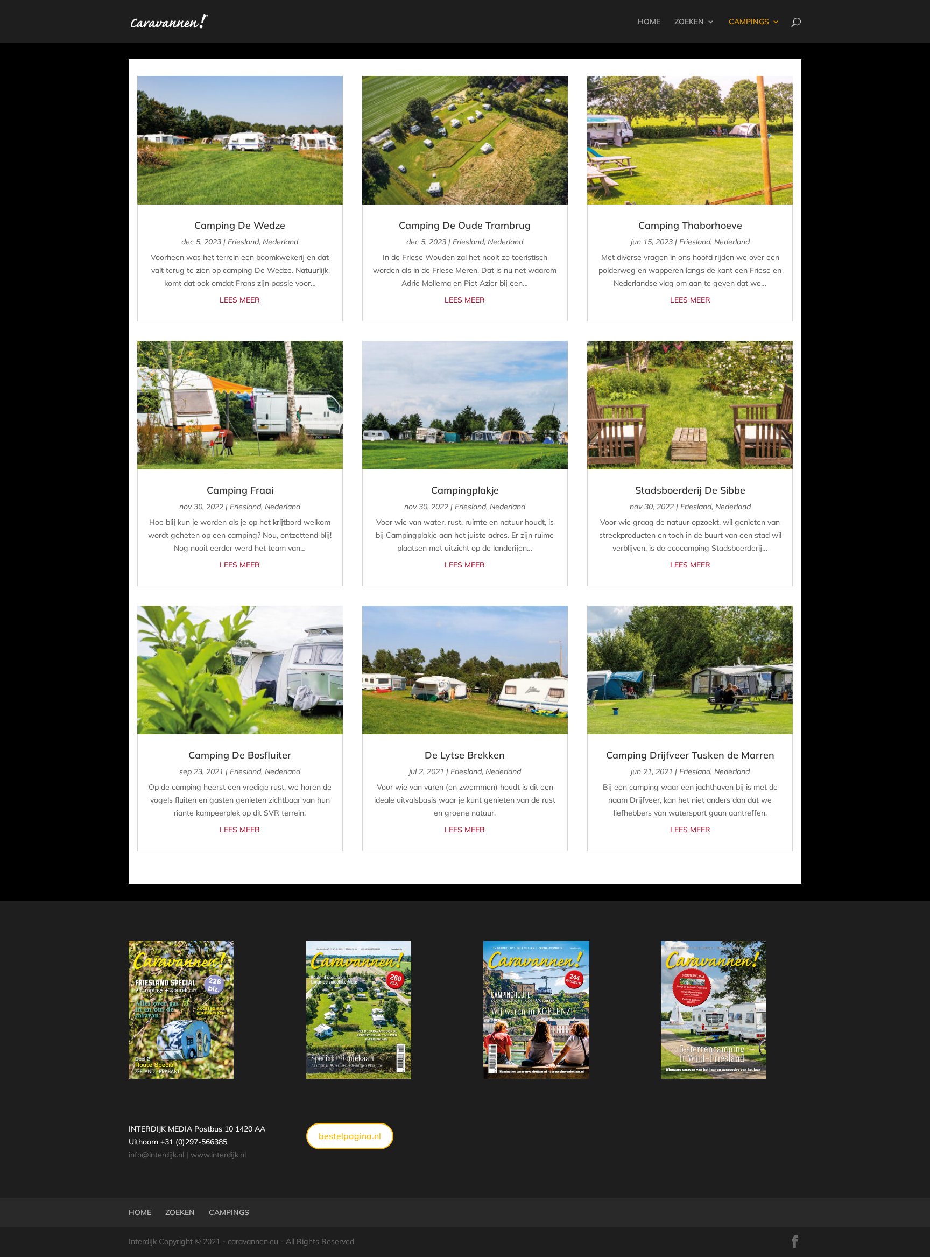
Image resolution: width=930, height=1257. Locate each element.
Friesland (243, 242)
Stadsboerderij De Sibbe (690, 490)
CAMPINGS (749, 22)
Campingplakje (465, 490)
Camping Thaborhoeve (690, 225)
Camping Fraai (240, 490)
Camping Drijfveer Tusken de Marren (690, 755)
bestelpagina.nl (350, 1135)
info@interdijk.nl (156, 1155)
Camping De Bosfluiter (239, 755)
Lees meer (240, 300)
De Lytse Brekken (465, 755)
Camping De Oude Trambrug (465, 225)
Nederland (280, 242)
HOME (649, 22)
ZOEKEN (689, 22)
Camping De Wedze (239, 225)
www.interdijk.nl (218, 1155)
